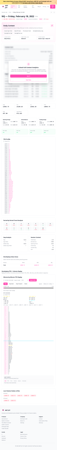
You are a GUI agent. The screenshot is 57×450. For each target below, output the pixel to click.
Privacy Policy (23, 438)
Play (6, 283)
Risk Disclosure (23, 434)
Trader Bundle (5, 428)
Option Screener (5, 420)
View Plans (28, 80)
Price (11, 380)
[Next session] (54, 12)
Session (19, 380)
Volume (15, 380)
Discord (3, 436)
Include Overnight (9, 280)
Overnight (24, 380)
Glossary (41, 422)
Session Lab (13, 6)
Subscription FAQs (43, 420)
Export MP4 (33, 280)
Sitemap (22, 422)
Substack (4, 438)
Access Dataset (25, 6)
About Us (22, 420)
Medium (4, 440)
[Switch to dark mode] (48, 6)
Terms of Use (23, 436)
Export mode (17, 280)
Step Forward (19, 283)
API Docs (33, 6)
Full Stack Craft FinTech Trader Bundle (32, 3)
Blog (39, 6)
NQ (10, 12)
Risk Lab (19, 6)
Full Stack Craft (23, 419)
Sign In (53, 6)
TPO (8, 380)
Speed (40, 284)
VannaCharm (5, 419)
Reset (26, 283)
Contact (40, 419)
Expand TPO (7, 141)
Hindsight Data (5, 426)
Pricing (44, 6)
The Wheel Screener (6, 422)
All (5, 380)
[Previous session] (51, 12)
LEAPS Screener (5, 424)
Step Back (11, 283)
